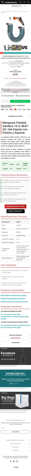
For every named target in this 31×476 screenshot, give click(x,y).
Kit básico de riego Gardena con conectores (13, 298)
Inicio (16, 10)
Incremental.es (11, 2)
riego (22, 64)
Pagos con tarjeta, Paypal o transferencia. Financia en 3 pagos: (13, 106)
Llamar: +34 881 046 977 (15, 211)
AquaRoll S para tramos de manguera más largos (14, 301)
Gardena (19, 66)
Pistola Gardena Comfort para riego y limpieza (13, 295)
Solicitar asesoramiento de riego (15, 206)
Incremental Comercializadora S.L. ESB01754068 (15, 457)
